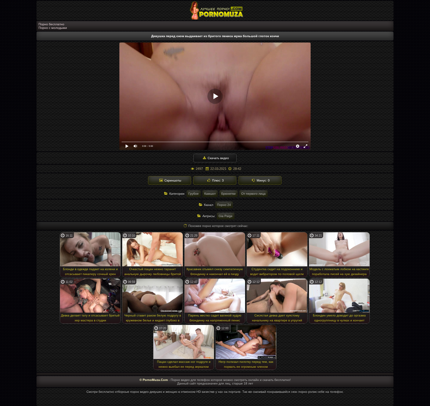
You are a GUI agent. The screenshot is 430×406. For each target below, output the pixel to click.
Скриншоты (172, 180)
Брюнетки (228, 193)
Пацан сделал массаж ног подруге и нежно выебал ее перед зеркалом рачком (184, 365)
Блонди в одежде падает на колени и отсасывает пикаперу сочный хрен (90, 271)
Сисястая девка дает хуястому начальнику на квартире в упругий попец (277, 318)
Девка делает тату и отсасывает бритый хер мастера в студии (90, 318)
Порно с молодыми (53, 28)
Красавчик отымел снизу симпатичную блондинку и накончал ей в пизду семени (215, 272)
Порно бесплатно (51, 24)
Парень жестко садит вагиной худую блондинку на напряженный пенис (214, 318)
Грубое (193, 193)
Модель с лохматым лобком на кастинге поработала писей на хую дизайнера (339, 271)
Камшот (210, 193)
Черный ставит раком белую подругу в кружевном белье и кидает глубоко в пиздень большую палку (152, 318)
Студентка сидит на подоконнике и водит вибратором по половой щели (277, 271)
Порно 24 (224, 205)
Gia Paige (225, 216)
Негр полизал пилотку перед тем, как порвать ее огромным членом (246, 364)
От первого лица (253, 193)
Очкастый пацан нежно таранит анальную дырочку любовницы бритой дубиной (152, 272)
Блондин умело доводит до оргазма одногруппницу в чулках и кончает (339, 318)
